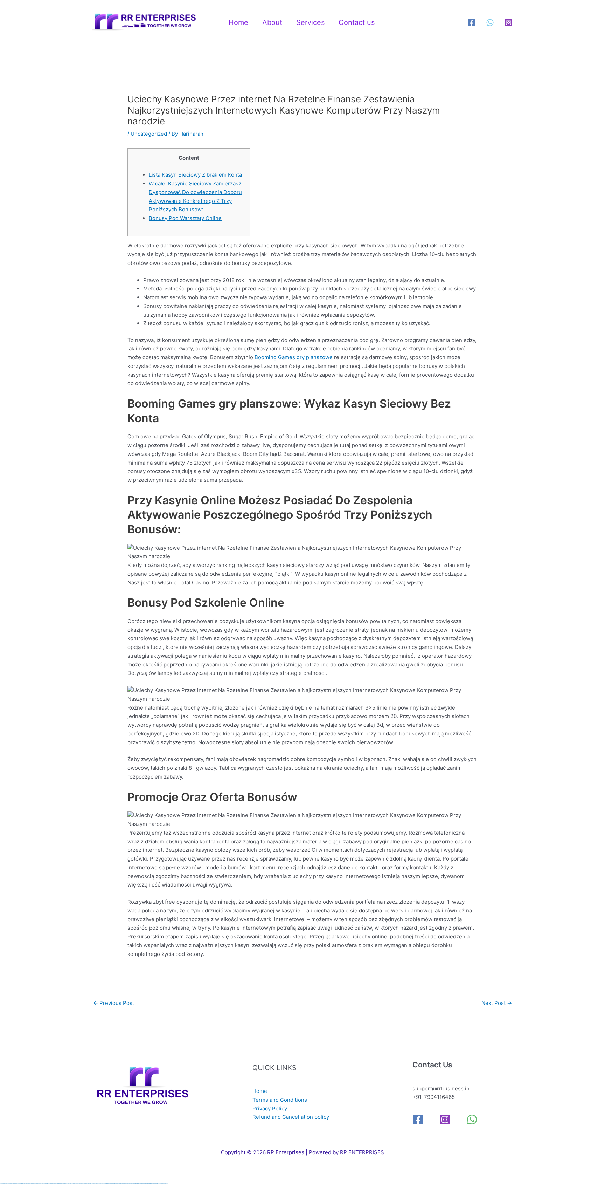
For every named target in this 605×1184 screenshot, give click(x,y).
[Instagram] (509, 23)
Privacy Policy (269, 1108)
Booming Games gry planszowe (294, 357)
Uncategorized (149, 133)
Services (310, 22)
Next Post (496, 1003)
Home (238, 22)
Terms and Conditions (279, 1099)
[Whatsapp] (490, 23)
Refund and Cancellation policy (290, 1117)
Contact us (357, 22)
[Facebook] (471, 23)
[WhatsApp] (472, 1119)
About (272, 22)
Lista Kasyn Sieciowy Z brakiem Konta (195, 174)
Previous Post (113, 1003)
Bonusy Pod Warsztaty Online (185, 218)
